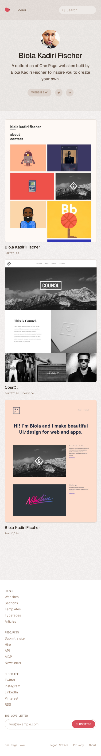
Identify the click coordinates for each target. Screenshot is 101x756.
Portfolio (12, 253)
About (92, 745)
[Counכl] (50, 321)
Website (38, 92)
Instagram (12, 686)
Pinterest (11, 698)
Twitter (58, 92)
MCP (8, 657)
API (7, 650)
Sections (11, 603)
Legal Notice (59, 745)
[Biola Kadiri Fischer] (50, 180)
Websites (12, 597)
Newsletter (13, 663)
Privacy (78, 745)
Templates (13, 609)
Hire (8, 644)
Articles (10, 621)
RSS (8, 704)
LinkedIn (70, 92)
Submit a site (15, 638)
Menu (21, 10)
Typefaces (13, 615)
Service (28, 393)
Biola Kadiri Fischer (29, 72)
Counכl (11, 387)
